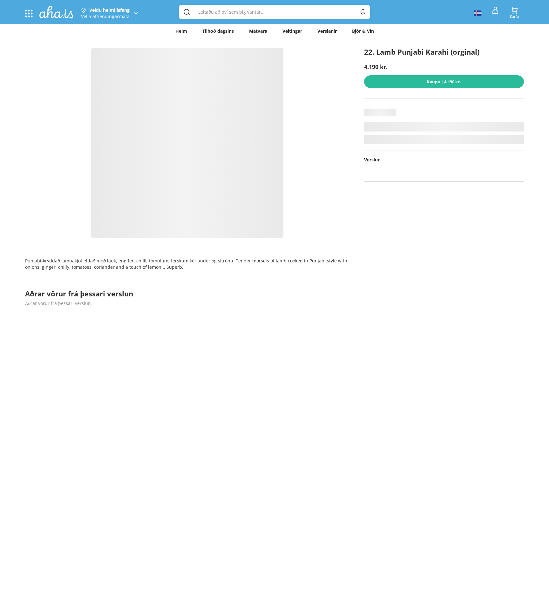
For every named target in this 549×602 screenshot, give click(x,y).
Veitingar (292, 31)
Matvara (258, 31)
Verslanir (327, 31)
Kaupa (444, 82)
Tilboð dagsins (218, 31)
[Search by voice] (363, 12)
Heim (181, 31)
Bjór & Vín (363, 31)
